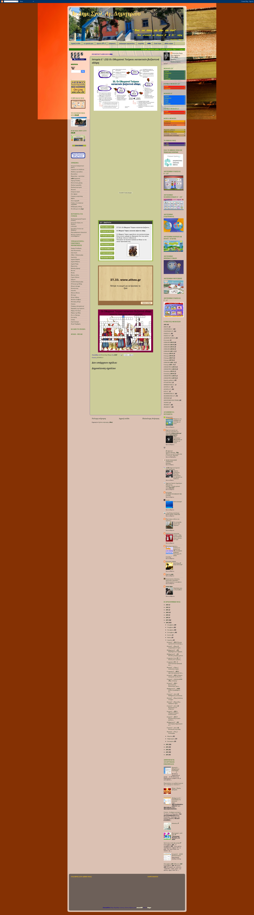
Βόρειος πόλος (75, 275)
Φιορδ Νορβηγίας (76, 324)
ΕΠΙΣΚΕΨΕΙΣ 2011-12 (170, 367)
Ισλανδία (73, 290)
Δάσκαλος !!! (175, 823)
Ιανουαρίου (170, 741)
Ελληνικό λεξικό (75, 191)
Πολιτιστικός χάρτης (76, 183)
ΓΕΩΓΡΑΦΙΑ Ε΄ (168, 329)
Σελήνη (73, 319)
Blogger (149, 907)
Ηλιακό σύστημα (75, 286)
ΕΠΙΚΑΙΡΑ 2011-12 (169, 342)
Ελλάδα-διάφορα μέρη (77, 281)
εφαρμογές (112, 43)
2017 (167, 620)
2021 (167, 610)
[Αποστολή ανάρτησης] (121, 355)
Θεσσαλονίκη (74, 288)
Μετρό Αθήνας (75, 297)
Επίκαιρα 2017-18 (168, 360)
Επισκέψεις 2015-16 (169, 373)
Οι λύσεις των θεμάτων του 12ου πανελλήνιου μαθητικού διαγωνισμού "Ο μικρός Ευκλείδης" (174, 552)
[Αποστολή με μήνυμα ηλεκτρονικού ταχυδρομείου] (125, 355)
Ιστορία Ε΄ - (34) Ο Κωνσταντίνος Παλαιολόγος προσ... (173, 684)
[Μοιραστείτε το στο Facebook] (130, 355)
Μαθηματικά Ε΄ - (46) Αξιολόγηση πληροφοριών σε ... (174, 723)
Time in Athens (80, 59)
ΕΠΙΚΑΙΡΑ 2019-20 (169, 349)
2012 (167, 752)
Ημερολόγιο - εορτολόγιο (77, 176)
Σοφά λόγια (157, 43)
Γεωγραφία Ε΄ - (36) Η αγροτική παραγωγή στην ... (175, 672)
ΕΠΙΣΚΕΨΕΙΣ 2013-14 (170, 376)
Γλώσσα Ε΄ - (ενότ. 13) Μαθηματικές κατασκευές (174, 694)
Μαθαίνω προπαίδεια (77, 171)
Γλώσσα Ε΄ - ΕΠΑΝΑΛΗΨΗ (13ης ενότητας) (174, 680)
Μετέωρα (73, 295)
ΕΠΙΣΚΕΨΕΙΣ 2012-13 (170, 369)
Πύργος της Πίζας (76, 313)
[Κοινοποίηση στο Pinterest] (132, 355)
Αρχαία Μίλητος (75, 261)
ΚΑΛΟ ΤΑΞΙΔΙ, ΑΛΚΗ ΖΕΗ (173, 514)
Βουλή (72, 272)
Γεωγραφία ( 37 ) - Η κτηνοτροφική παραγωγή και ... (174, 663)
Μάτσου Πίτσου (75, 293)
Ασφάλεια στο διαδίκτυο (77, 169)
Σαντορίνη (74, 317)
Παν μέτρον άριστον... (172, 546)
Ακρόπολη (74, 257)
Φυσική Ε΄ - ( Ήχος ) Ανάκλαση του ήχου (173, 668)
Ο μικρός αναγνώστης (77, 196)
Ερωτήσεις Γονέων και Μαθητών (77, 229)
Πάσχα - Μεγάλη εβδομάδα (176, 788)
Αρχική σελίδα (75, 43)
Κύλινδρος (168, 463)
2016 (167, 622)
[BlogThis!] (126, 355)
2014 (167, 747)
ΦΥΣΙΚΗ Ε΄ (167, 404)
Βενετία (73, 270)
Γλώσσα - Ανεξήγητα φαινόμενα (172, 812)
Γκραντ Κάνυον (75, 277)
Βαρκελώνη (74, 266)
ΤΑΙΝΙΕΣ (166, 402)
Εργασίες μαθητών (169, 380)
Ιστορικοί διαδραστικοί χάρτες (77, 166)
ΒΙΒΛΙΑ (166, 327)
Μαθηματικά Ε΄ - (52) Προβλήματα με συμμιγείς (174, 650)
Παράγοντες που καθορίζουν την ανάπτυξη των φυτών (177, 421)
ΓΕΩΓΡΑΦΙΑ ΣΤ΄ (168, 331)
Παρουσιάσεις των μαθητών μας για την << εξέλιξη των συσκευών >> (173, 783)
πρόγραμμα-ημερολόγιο (127, 43)
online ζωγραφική (75, 178)
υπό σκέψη (169, 492)
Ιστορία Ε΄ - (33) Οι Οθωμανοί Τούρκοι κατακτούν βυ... (173, 713)
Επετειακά (166, 340)
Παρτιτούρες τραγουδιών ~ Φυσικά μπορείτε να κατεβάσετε (174, 581)
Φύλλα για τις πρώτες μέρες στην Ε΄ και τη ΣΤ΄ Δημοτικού (174, 454)
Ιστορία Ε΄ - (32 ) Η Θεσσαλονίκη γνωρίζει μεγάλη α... (173, 718)
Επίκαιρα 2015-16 (168, 356)
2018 (167, 617)
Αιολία (167, 500)
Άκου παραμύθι (75, 200)
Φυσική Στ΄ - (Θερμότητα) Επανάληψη (175, 769)
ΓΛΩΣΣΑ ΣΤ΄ (167, 335)
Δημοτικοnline (169, 574)
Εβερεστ (73, 279)
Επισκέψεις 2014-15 (169, 371)
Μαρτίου (169, 736)
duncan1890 (139, 907)
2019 (167, 615)
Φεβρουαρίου (171, 739)
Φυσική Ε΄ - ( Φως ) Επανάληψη (172, 732)
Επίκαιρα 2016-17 (168, 358)
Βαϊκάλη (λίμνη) (75, 268)
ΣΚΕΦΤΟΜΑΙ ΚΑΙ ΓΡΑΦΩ (171, 400)
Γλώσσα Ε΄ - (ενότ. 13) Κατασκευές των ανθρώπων (173, 707)
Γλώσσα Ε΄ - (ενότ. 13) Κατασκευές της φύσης (174, 728)
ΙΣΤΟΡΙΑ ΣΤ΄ (167, 389)
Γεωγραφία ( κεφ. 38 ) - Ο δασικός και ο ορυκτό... (174, 658)
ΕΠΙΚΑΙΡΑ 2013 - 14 (169, 351)
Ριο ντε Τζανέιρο (75, 315)
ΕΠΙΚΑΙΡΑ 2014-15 (169, 347)
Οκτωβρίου (170, 630)
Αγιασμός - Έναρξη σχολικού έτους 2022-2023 (173, 487)
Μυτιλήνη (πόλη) (75, 301)
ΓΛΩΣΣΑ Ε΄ (167, 333)
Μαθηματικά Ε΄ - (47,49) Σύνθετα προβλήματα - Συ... (173, 690)
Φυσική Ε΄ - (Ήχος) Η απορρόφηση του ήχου (173, 646)
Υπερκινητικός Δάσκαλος (173, 579)
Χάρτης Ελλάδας (75, 180)
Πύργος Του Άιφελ (76, 310)
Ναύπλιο (73, 304)
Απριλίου (170, 640)
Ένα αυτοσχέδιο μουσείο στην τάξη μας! (177, 523)
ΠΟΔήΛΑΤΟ (169, 417)
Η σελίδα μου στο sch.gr (77, 209)
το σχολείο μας (88, 43)
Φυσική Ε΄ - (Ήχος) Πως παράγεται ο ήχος (173, 702)
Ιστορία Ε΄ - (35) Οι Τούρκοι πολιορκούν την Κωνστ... (174, 676)
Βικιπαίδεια (74, 174)
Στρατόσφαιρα (75, 322)
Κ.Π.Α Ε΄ (166, 391)
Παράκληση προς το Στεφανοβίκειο (177, 588)
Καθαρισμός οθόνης (76, 206)
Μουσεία (73, 189)
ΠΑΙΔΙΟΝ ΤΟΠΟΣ (171, 561)
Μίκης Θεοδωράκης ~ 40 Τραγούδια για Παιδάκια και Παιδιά (177, 439)
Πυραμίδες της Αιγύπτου (77, 308)
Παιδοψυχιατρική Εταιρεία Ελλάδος (78, 219)
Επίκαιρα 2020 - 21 (169, 364)
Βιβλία (73, 198)
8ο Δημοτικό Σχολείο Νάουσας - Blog (172, 451)
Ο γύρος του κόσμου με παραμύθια (77, 203)
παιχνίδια (141, 43)
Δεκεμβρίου (170, 625)
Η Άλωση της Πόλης (76, 284)
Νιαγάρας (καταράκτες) (77, 306)
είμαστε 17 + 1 (101, 43)
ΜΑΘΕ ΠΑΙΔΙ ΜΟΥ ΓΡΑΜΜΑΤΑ (171, 460)
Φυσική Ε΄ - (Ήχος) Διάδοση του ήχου (175, 698)
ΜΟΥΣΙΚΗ (167, 398)
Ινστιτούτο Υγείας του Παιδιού (77, 223)
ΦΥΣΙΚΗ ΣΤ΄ (167, 407)
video (149, 43)
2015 (167, 744)
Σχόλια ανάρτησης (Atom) (106, 422)
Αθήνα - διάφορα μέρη (77, 255)
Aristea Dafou (169, 586)
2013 (167, 749)
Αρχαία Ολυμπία (75, 259)
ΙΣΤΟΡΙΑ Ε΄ (100, 357)
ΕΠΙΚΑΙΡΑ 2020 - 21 (169, 362)
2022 (167, 607)
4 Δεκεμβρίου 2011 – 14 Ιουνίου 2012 (173, 864)
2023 (167, 605)
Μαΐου (169, 637)
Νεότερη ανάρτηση (99, 418)
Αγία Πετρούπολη (75, 250)
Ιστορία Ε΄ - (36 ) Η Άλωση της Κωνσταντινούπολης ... (175, 643)
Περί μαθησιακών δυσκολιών (79, 232)
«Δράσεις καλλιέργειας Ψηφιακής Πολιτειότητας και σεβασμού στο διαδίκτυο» (177, 474)
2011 (167, 754)
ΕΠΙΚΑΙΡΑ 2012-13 (169, 344)
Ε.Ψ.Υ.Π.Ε (74, 226)
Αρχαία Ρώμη (74, 264)
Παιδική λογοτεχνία (76, 187)
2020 (165, 324)
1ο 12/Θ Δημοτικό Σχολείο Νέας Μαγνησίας (173, 468)
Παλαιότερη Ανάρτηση (150, 418)
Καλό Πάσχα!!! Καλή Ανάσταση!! (177, 563)
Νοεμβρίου (170, 627)
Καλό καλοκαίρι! (177, 501)
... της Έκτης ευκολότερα (172, 513)
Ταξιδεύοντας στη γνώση (172, 533)
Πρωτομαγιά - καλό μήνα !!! (177, 833)
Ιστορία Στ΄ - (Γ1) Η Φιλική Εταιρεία (177, 854)
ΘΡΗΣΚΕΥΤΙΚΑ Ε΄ (169, 384)
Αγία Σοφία (74, 252)
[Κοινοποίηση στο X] (128, 355)
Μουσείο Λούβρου (76, 299)
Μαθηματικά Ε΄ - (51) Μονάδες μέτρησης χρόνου (175, 654)
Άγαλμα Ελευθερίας (76, 248)
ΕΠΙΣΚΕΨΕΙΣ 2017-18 (170, 378)
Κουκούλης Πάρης (106, 355)
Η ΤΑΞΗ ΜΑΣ (168, 382)
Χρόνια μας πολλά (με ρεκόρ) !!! (172, 843)
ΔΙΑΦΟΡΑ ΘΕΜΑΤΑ (169, 338)
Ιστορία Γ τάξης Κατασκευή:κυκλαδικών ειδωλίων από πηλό (177, 537)
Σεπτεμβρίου (170, 632)
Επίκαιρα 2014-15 (168, 353)
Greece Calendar (79, 145)
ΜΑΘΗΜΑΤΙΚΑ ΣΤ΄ (169, 396)
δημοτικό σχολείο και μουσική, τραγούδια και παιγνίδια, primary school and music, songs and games (173, 432)
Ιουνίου (169, 635)
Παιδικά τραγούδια (76, 185)
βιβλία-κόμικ (169, 43)
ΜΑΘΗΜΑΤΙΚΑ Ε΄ (169, 393)
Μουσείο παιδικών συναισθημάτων (76, 235)
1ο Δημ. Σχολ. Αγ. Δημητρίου (106, 13)
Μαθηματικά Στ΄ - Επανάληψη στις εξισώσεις (177, 799)
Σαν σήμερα (74, 194)
